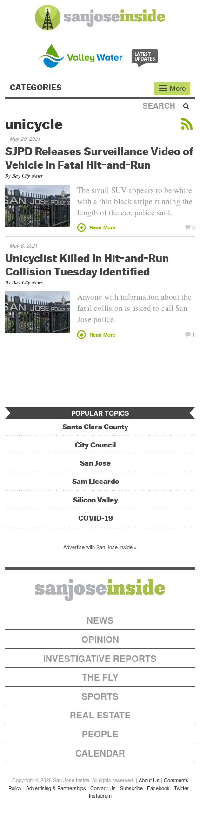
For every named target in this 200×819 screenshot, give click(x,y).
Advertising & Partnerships (56, 787)
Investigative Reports (100, 658)
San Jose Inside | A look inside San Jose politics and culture (100, 590)
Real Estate (100, 715)
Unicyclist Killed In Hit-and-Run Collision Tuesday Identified (87, 264)
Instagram (100, 795)
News (100, 620)
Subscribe (131, 787)
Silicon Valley (95, 500)
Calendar (100, 753)
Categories (37, 88)
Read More (102, 227)
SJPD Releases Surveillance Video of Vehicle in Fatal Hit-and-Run (99, 158)
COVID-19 (95, 518)
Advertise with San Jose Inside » (100, 547)
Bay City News (27, 175)
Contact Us (103, 787)
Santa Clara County (95, 426)
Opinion (100, 639)
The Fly (100, 677)
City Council (95, 444)
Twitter (181, 787)
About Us (149, 780)
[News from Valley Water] (100, 54)
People (100, 734)
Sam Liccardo (95, 481)
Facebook (158, 787)
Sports (100, 696)
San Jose (95, 463)
